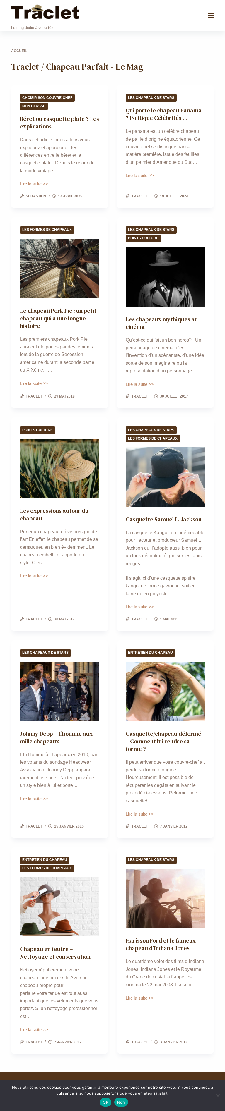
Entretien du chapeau (150, 653)
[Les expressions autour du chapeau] (59, 468)
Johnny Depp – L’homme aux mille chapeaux (56, 737)
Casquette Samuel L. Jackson (164, 519)
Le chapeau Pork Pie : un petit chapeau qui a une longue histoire (58, 318)
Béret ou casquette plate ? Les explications (59, 122)
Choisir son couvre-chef (47, 98)
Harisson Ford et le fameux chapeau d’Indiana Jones (161, 944)
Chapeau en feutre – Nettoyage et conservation (55, 953)
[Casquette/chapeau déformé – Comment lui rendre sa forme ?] (165, 691)
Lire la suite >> (34, 184)
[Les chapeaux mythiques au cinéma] (165, 277)
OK (105, 1102)
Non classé (33, 106)
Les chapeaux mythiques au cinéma (162, 323)
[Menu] (211, 15)
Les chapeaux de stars (151, 98)
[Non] (218, 1095)
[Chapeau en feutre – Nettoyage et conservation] (59, 907)
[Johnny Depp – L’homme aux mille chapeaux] (59, 691)
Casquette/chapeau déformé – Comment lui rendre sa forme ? (163, 741)
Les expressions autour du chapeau (54, 514)
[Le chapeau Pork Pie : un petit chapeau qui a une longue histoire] (59, 268)
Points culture (143, 238)
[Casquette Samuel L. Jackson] (165, 477)
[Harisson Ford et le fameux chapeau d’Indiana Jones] (165, 898)
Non (121, 1102)
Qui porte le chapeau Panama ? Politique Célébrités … (164, 114)
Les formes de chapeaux (47, 230)
